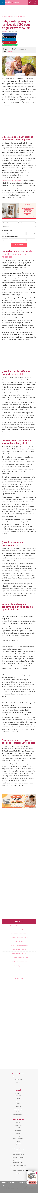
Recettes (18, 1173)
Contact (16, 1186)
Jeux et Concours (18, 1152)
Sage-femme (18, 1144)
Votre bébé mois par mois (18, 1168)
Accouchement (7, 230)
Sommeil (18, 1133)
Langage (18, 1136)
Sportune (5, 1192)
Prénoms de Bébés (18, 1077)
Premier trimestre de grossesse (19, 929)
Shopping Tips (19, 978)
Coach (18, 1141)
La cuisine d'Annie (25, 1190)
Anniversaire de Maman (10, 236)
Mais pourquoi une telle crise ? (12, 180)
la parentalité (18, 374)
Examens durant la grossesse (19, 954)
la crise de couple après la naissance (17, 254)
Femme (10, 16)
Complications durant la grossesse (19, 958)
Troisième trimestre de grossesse (19, 937)
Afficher (11, 51)
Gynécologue (18, 1125)
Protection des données (8, 1188)
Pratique (18, 1085)
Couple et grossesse (19, 966)
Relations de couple (19, 16)
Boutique (18, 1082)
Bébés (18, 1098)
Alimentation (18, 1128)
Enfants (18, 1101)
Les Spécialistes (18, 1080)
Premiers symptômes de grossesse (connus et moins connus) (19, 925)
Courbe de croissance (18, 1171)
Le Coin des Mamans (18, 1114)
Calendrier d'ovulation (18, 1155)
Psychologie (18, 1131)
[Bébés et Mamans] (13, 2)
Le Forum (18, 1112)
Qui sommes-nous (7, 1186)
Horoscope (18, 1176)
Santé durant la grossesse (19, 949)
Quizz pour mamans (18, 1160)
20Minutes (5, 1190)
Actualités (18, 1106)
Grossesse (18, 1096)
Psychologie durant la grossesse (19, 962)
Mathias (5, 32)
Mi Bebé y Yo (32, 1188)
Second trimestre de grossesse (19, 933)
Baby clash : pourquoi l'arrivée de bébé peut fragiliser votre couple (16, 25)
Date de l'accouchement (18, 1157)
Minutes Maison (14, 1190)
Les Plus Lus (19, 921)
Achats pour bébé (19, 941)
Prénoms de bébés (18, 1163)
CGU (17, 1188)
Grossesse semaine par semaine (18, 1165)
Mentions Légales (24, 1186)
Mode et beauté (19, 970)
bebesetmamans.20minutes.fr (8, 1182)
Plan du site (24, 1188)
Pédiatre (18, 1123)
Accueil (4, 16)
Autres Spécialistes (18, 1138)
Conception (18, 1093)
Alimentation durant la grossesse (19, 945)
